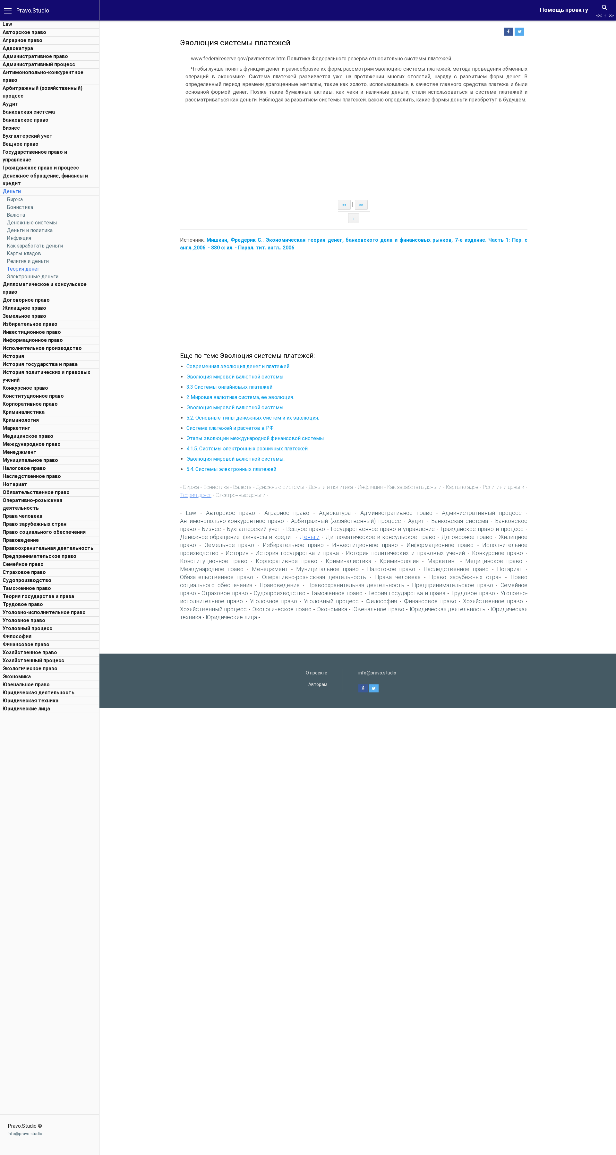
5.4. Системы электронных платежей (231, 469)
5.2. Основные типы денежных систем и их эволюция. (252, 418)
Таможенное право (27, 588)
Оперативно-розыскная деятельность (314, 577)
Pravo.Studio (32, 10)
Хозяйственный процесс (33, 660)
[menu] (7, 10)
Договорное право (26, 300)
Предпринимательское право (39, 556)
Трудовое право (23, 604)
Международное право (32, 444)
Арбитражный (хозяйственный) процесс (346, 520)
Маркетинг (16, 428)
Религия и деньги (28, 261)
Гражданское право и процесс (41, 168)
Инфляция (19, 238)
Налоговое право (24, 468)
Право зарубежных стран (34, 524)
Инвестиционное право (32, 332)
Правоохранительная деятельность (48, 548)
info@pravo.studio (25, 1133)
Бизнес (11, 128)
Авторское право (24, 32)
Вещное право (20, 144)
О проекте (316, 672)
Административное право (35, 56)
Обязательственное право (36, 492)
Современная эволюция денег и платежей (237, 366)
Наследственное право (32, 476)
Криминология (21, 420)
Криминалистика (24, 412)
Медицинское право (28, 436)
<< (599, 16)
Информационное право (33, 340)
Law (7, 24)
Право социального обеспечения (44, 532)
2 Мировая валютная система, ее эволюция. (240, 397)
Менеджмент (20, 452)
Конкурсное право (25, 388)
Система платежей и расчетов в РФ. (230, 428)
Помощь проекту (564, 9)
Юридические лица (26, 709)
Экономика (17, 676)
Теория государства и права (38, 596)
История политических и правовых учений (405, 553)
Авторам (317, 684)
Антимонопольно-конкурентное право (232, 520)
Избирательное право (30, 324)
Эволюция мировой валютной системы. (235, 459)
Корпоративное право (30, 404)
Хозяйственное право (30, 652)
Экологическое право (30, 668)
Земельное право (24, 316)
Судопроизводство (27, 580)
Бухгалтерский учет (28, 136)
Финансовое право (26, 644)
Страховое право (24, 572)
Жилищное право (24, 308)
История (13, 356)
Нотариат (15, 484)
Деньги (12, 191)
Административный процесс (39, 64)
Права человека (22, 516)
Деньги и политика (30, 230)
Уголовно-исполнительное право (44, 612)
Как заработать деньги (35, 246)
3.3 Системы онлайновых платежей (229, 387)
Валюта (16, 215)
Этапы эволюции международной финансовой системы (255, 438)
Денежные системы (32, 223)
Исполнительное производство (42, 348)
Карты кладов (24, 253)
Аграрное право (22, 40)
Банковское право (25, 120)
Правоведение (21, 540)
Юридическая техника (30, 701)
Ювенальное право (26, 685)
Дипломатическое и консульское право (380, 537)
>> (611, 16)
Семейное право (23, 564)
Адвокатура (18, 48)
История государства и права (40, 364)
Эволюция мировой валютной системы (235, 377)
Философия (17, 636)
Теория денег (23, 269)
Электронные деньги (32, 277)
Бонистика (20, 207)
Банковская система (29, 112)
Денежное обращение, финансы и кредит (237, 537)
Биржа (15, 199)
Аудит (10, 104)
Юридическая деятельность (38, 693)
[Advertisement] (50, 812)
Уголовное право (24, 620)
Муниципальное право (30, 460)
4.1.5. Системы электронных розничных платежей (247, 449)
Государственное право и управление (383, 528)
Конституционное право (33, 396)
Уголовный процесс (27, 628)
